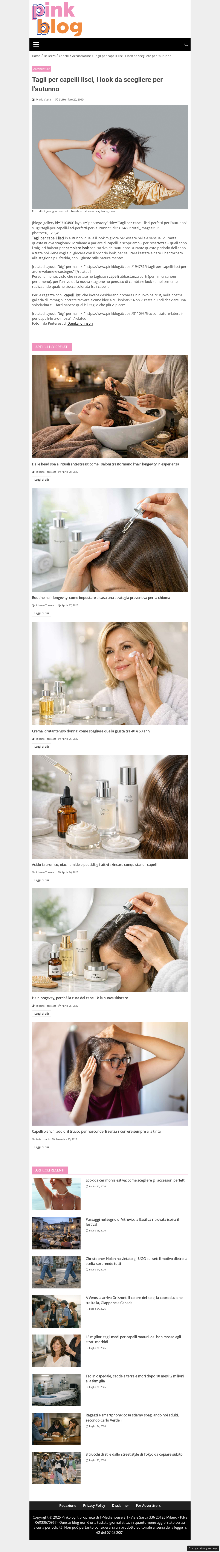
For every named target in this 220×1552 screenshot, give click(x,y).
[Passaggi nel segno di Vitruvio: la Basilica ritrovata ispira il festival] (56, 1233)
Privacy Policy (94, 1505)
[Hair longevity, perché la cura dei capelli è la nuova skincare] (110, 940)
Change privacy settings (203, 1548)
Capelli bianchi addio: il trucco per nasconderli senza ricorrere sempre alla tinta (96, 1131)
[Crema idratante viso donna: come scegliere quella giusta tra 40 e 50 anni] (110, 673)
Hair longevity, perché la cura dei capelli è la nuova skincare (80, 998)
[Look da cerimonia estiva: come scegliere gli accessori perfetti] (56, 1194)
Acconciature (41, 69)
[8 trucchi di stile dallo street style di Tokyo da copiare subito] (56, 1468)
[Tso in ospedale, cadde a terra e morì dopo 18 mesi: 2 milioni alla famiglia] (56, 1390)
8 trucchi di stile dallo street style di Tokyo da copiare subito (134, 1454)
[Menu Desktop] (36, 44)
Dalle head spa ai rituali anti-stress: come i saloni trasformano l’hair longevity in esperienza (105, 464)
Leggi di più (41, 479)
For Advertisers (148, 1505)
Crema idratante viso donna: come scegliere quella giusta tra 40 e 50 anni (91, 731)
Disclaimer (120, 1505)
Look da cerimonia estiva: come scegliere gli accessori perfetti (135, 1180)
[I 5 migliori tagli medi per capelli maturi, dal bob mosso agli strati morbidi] (56, 1351)
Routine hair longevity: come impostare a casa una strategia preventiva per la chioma (101, 597)
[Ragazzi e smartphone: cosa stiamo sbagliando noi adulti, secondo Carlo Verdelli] (56, 1429)
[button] (186, 44)
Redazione (67, 1505)
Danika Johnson (80, 323)
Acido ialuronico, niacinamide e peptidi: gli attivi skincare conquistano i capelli (94, 864)
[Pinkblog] (57, 18)
